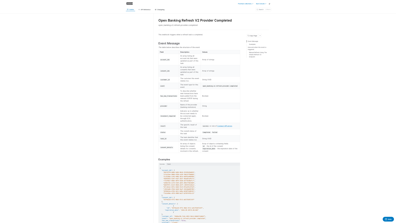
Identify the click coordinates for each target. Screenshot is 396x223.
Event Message (253, 41)
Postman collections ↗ (245, 4)
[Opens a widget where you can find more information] (388, 219)
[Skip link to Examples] (157, 159)
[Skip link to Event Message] (157, 43)
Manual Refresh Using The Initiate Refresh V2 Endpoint (258, 55)
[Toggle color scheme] (269, 3)
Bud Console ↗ (261, 4)
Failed (169, 164)
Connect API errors (224, 126)
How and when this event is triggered (257, 48)
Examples (252, 44)
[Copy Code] (237, 167)
